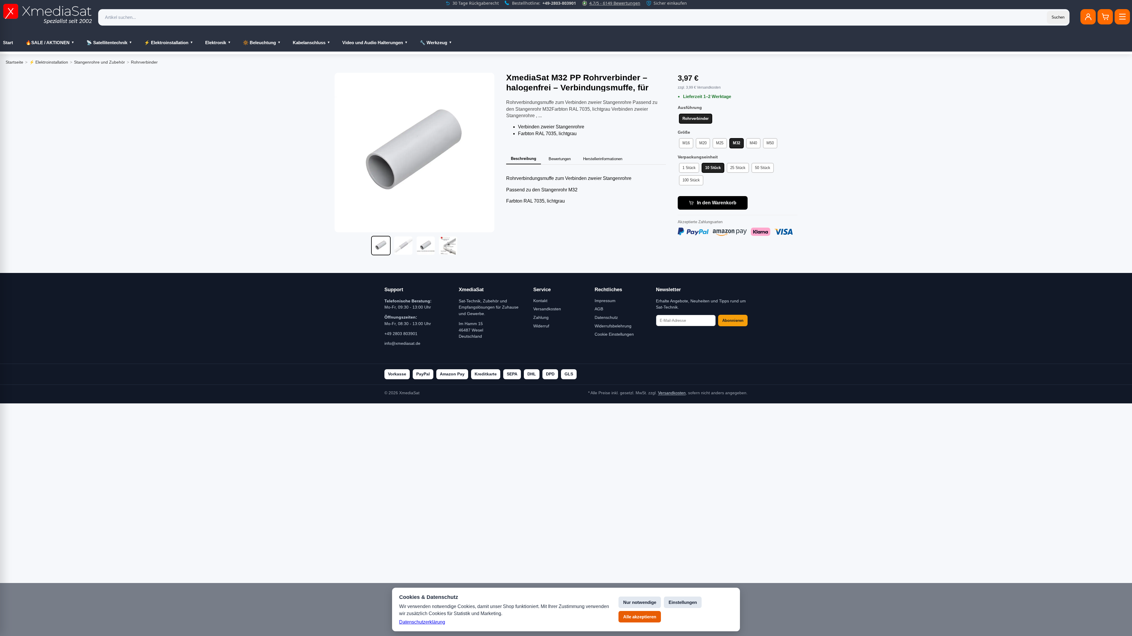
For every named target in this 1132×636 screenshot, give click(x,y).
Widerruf (541, 326)
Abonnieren (732, 320)
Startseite (14, 62)
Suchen (1058, 17)
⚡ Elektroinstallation (166, 42)
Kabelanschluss (309, 42)
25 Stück (738, 167)
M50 (770, 143)
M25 (719, 143)
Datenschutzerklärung (422, 622)
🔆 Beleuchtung (259, 42)
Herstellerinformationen (602, 159)
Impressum (605, 300)
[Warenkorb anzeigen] (1105, 16)
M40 (753, 143)
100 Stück (691, 180)
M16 (686, 143)
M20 (703, 143)
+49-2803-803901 (559, 3)
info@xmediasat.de (402, 343)
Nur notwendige (639, 602)
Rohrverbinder (144, 62)
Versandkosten (547, 309)
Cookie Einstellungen (614, 334)
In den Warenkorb (716, 202)
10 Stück (713, 167)
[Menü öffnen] (1122, 16)
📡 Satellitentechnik (106, 42)
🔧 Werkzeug (433, 42)
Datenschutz (606, 317)
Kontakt (540, 300)
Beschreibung (523, 158)
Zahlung (541, 317)
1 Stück (689, 167)
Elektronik (215, 42)
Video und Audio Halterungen (372, 42)
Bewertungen (560, 159)
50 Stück (762, 167)
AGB (599, 309)
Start (8, 42)
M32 (736, 143)
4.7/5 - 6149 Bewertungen (614, 3)
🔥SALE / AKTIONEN (48, 42)
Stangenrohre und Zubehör (99, 62)
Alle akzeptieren (639, 616)
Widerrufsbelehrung (613, 326)
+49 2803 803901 (400, 333)
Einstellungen (683, 602)
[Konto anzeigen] (1088, 16)
